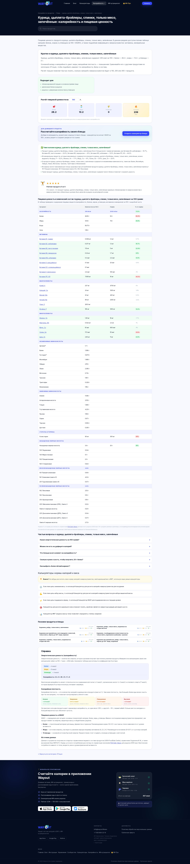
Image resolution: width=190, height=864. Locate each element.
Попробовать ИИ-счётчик (105, 438)
